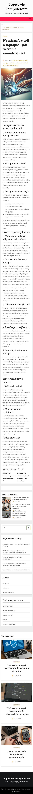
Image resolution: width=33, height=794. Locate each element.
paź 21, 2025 (17, 510)
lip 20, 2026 (17, 675)
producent (24, 63)
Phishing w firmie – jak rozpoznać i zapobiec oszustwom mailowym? (19, 513)
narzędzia (11, 63)
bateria (15, 60)
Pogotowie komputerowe (16, 7)
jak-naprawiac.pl (8, 606)
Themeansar (17, 791)
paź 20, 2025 (17, 517)
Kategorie (6, 583)
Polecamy (5, 36)
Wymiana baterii (8, 65)
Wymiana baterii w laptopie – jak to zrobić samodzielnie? (16, 47)
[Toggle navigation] (30, 19)
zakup (16, 65)
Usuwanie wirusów (8, 592)
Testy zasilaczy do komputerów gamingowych (16, 754)
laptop (20, 60)
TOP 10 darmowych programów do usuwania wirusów (16, 668)
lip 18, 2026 (17, 719)
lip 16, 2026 (17, 761)
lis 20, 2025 (17, 501)
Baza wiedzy (16, 661)
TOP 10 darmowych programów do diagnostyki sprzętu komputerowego (16, 713)
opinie (18, 63)
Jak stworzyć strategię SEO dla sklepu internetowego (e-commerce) (21, 506)
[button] (2, 19)
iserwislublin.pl (7, 615)
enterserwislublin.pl (9, 624)
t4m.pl (5, 619)
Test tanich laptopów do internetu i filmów (16, 570)
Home (3, 24)
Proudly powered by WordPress (11, 789)
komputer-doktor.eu (9, 610)
